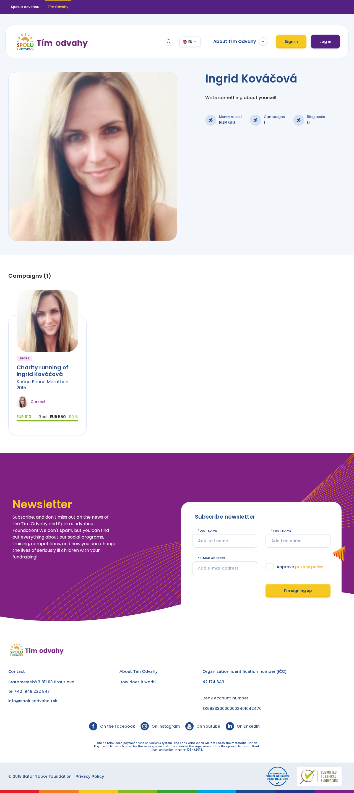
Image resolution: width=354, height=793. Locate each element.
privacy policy (309, 567)
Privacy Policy (90, 776)
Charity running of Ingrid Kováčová (42, 371)
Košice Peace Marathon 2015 (42, 385)
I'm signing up (298, 590)
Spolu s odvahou (25, 6)
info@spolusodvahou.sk (32, 701)
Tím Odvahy (145, 671)
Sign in (291, 41)
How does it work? (138, 681)
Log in (325, 41)
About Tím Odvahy (234, 41)
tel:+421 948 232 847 (29, 691)
